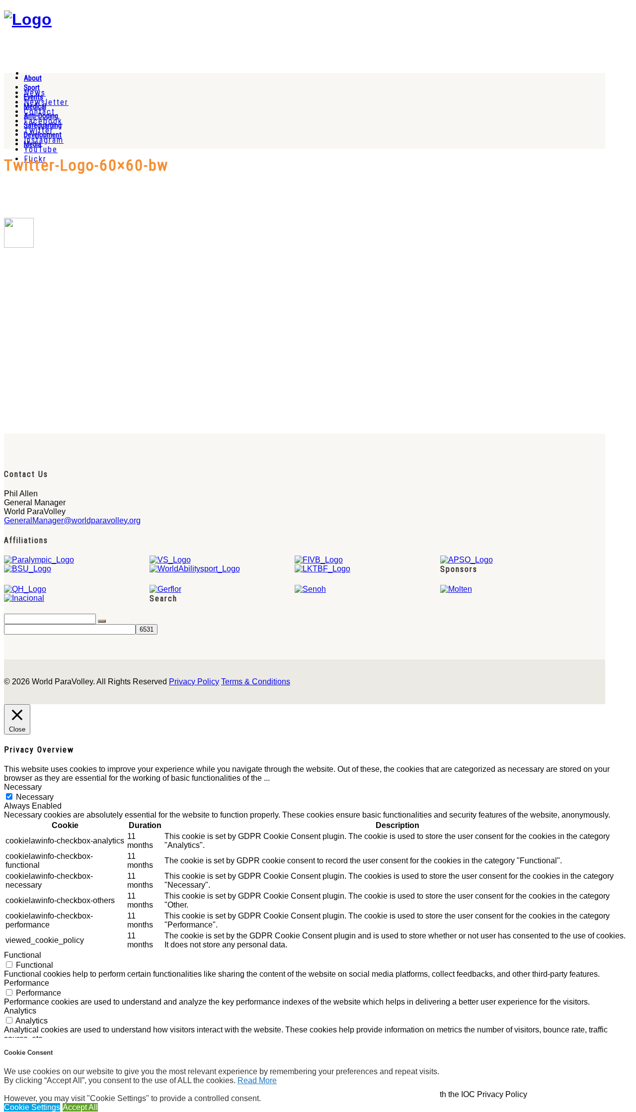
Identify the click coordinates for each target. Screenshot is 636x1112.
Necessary (35, 797)
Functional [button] (22, 955)
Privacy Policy (194, 681)
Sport (32, 87)
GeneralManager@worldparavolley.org (72, 520)
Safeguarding (43, 125)
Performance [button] (26, 983)
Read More (257, 1080)
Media (32, 144)
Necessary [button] (23, 787)
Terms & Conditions (255, 681)
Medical (35, 106)
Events (33, 97)
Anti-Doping (41, 115)
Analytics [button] (20, 1011)
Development (43, 134)
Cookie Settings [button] (32, 1107)
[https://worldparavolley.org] (28, 19)
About (33, 78)
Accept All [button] (80, 1107)
